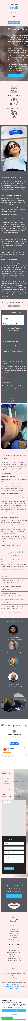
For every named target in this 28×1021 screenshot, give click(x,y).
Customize (14, 1014)
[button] (14, 16)
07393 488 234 (5, 778)
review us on (13, 743)
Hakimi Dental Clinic (14, 735)
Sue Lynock (10, 748)
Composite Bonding (14, 935)
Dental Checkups (14, 931)
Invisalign (14, 938)
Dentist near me (6, 986)
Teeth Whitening (14, 940)
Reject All (14, 1018)
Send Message (9, 868)
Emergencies (14, 929)
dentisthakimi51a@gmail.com (9, 789)
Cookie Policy (19, 1007)
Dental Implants (14, 933)
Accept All (14, 1010)
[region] (14, 1009)
